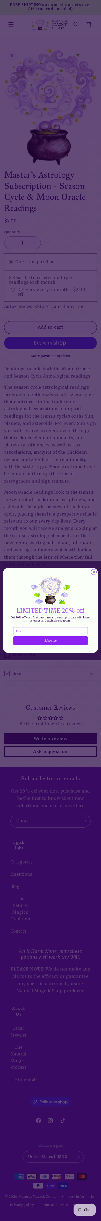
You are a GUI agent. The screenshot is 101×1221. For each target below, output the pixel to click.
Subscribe (50, 640)
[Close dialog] (94, 572)
